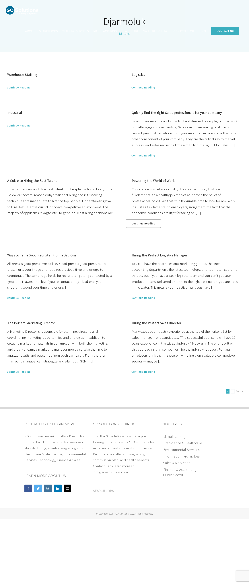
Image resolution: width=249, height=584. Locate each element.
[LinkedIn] (57, 488)
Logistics (138, 74)
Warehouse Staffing (22, 74)
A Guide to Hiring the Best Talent (32, 180)
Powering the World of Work (153, 180)
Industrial (14, 112)
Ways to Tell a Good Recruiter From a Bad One (42, 255)
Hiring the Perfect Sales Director (156, 323)
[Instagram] (48, 488)
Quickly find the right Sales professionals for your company (177, 112)
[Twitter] (38, 488)
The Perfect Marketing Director (31, 323)
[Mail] (67, 488)
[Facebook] (28, 488)
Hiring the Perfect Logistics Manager (159, 255)
